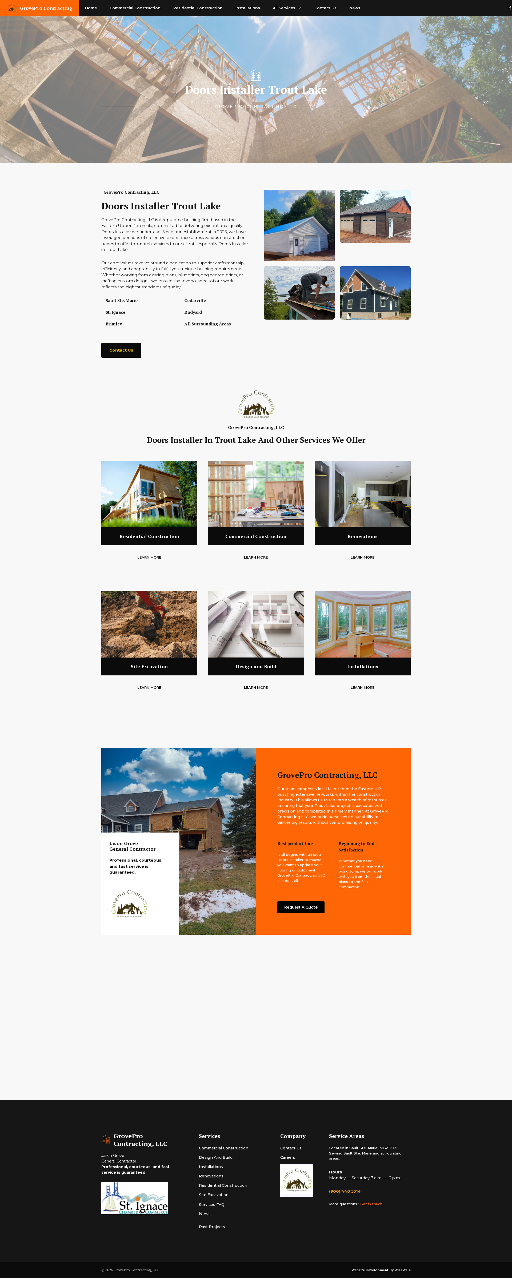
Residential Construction (198, 8)
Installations (247, 8)
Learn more (149, 557)
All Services (284, 8)
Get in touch (371, 1204)
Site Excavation (214, 1194)
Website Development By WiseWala (381, 1269)
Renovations (211, 1176)
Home (91, 8)
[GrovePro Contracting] (11, 8)
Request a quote (301, 907)
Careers (287, 1157)
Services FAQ (212, 1204)
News (354, 8)
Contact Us (325, 8)
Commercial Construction (135, 8)
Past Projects (212, 1226)
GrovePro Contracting (46, 8)
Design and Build (216, 1157)
